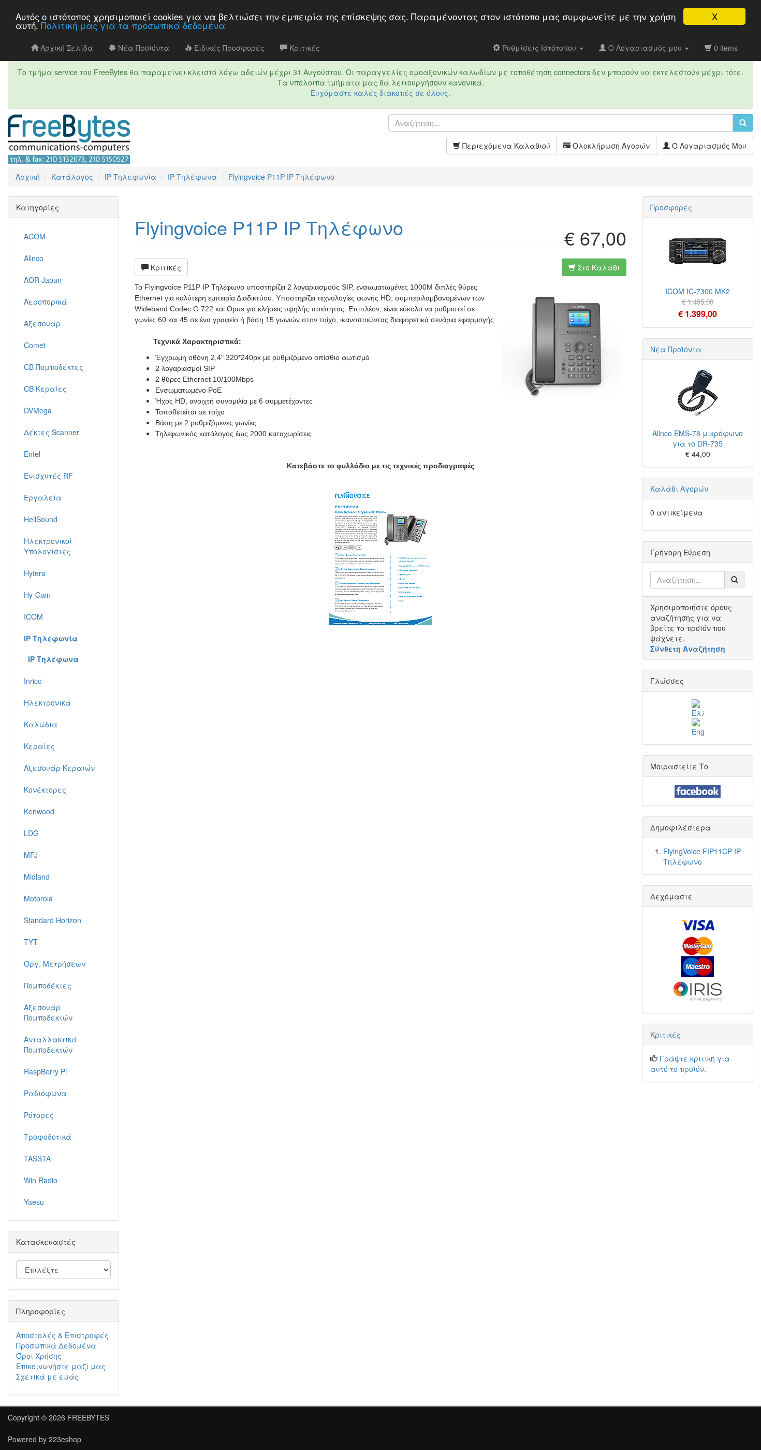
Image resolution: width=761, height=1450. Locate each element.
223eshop (65, 1439)
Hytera (35, 573)
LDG (31, 833)
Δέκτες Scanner (51, 432)
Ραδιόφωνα (45, 1093)
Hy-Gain (37, 595)
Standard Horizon (52, 920)
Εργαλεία (43, 497)
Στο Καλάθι (598, 267)
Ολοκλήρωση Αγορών (610, 145)
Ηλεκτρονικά (47, 702)
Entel (32, 454)
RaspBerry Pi (45, 1071)
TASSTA (37, 1158)
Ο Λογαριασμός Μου (708, 145)
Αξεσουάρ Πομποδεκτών (48, 1012)
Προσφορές (671, 207)
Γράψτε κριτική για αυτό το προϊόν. (690, 1063)
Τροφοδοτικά (47, 1136)
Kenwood (39, 811)
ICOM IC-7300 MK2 (697, 291)
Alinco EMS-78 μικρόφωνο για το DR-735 (697, 438)
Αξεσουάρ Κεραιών (59, 768)
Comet (35, 345)
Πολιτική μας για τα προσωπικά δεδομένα (133, 25)
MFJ (31, 855)
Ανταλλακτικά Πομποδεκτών (50, 1044)
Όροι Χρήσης (39, 1356)
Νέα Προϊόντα (675, 349)
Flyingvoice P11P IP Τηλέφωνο (269, 227)
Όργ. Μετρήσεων (54, 963)
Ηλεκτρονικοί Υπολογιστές (48, 546)
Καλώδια (40, 724)
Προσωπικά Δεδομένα (56, 1345)
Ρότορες (39, 1115)
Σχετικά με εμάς (47, 1376)
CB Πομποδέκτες (53, 367)
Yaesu (34, 1202)
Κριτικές (165, 267)
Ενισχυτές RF (48, 475)
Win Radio (40, 1180)
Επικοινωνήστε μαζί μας (61, 1366)
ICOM (33, 616)
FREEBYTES (88, 1417)
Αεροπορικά (45, 301)
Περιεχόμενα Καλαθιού (505, 145)
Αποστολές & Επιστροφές (62, 1335)
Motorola (38, 898)
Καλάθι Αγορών (679, 488)
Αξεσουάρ (42, 323)
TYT (31, 942)
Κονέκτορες (45, 789)
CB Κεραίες (45, 388)
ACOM (35, 236)
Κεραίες (39, 746)
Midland (37, 876)
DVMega (38, 410)
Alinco (33, 258)
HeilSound (40, 519)
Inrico (33, 681)
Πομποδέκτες (47, 985)
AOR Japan (43, 280)
